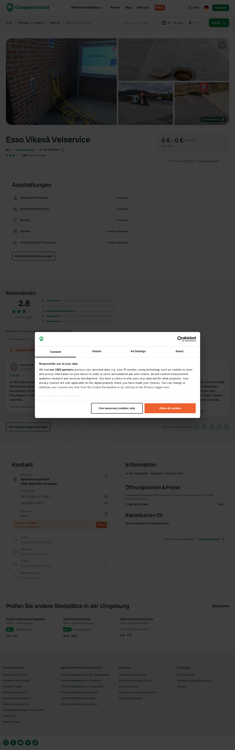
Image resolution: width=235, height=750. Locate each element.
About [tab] (180, 351)
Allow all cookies (170, 408)
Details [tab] (96, 351)
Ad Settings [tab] (138, 351)
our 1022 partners (62, 369)
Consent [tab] (55, 351)
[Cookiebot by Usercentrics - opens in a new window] (180, 339)
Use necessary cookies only (117, 408)
